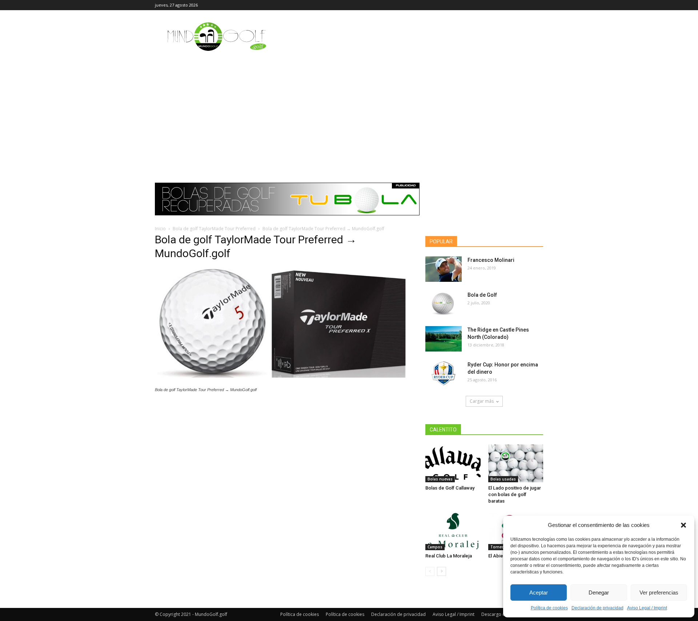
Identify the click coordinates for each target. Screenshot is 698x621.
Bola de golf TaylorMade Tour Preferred (214, 229)
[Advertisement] (349, 111)
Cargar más (482, 401)
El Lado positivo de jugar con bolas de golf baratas (514, 494)
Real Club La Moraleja (448, 556)
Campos (435, 546)
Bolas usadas (503, 479)
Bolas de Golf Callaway (449, 488)
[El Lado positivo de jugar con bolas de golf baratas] (515, 463)
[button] (683, 525)
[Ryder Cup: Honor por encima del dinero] (443, 373)
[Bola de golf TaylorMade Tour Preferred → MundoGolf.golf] (281, 383)
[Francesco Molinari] (443, 269)
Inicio (160, 229)
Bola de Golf (482, 295)
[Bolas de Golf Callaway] (453, 463)
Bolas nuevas (440, 479)
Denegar (599, 592)
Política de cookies (549, 607)
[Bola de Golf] (443, 304)
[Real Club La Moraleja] (453, 531)
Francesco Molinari (491, 260)
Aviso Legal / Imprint (647, 607)
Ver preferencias (658, 592)
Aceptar (538, 592)
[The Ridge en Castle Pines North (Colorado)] (443, 339)
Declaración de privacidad (597, 607)
